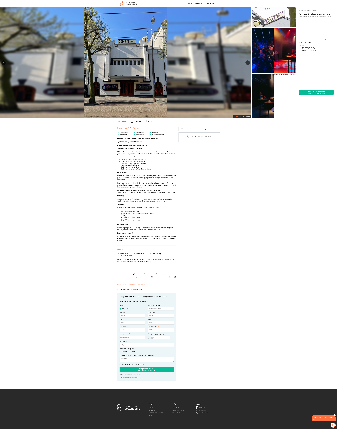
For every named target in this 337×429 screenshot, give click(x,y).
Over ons (152, 410)
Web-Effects (176, 413)
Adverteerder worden (156, 413)
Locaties (151, 407)
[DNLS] (128, 3)
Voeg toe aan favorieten (190, 129)
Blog (150, 415)
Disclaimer (175, 407)
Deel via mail (211, 129)
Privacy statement (178, 410)
